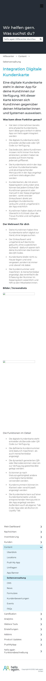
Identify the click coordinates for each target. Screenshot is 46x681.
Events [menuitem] (10, 603)
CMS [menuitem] (9, 583)
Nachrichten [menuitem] (10, 532)
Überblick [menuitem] (12, 552)
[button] (41, 526)
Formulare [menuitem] (12, 593)
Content (22, 56)
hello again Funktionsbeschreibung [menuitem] (16, 651)
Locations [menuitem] (11, 557)
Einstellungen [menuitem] (11, 629)
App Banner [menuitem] (13, 573)
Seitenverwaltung (12, 62)
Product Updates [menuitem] (12, 639)
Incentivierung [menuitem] (11, 537)
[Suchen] (40, 39)
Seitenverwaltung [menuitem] (16, 578)
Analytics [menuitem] (8, 619)
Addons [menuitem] (8, 634)
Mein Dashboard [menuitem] (12, 526)
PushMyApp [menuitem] (10, 644)
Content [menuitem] (8, 547)
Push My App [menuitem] (13, 562)
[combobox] (20, 39)
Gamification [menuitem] (10, 614)
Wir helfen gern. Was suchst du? (19, 30)
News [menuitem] (9, 588)
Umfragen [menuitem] (12, 567)
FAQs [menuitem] (9, 609)
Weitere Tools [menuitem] (11, 624)
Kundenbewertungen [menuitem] (18, 598)
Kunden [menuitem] (8, 542)
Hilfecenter (8, 56)
